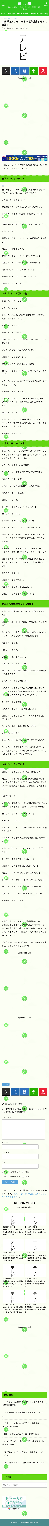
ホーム (3, 13)
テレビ (6, 1084)
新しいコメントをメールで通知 (16, 1172)
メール (6, 1152)
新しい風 (24, 4)
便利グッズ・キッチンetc (39, 13)
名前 (5, 1143)
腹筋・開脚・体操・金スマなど (18, 13)
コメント (6, 1118)
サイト (4, 1162)
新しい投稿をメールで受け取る (16, 1177)
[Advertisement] (24, 110)
